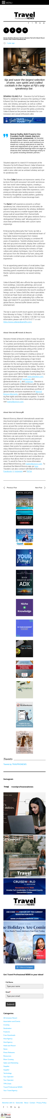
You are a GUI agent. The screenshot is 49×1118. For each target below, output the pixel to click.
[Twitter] (7, 1106)
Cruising (6, 1025)
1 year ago (11, 43)
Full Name (9, 982)
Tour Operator (8, 1077)
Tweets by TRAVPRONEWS (15, 764)
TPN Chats (7, 1084)
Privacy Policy (41, 1103)
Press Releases (9, 1052)
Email (8, 992)
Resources (7, 1056)
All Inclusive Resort (10, 1018)
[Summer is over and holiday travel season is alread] (24, 942)
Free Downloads (9, 1035)
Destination (7, 1028)
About (26, 1103)
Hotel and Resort (9, 1045)
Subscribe (19, 1103)
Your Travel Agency (10, 1090)
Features (6, 1032)
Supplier (6, 1066)
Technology (7, 1073)
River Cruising (8, 1059)
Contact (32, 1103)
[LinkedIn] (15, 1107)
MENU (9, 2)
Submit (10, 1004)
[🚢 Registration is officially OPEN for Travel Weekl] (24, 899)
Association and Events (11, 1021)
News (5, 1049)
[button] (4, 2)
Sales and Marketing (10, 1063)
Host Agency (7, 1039)
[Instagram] (11, 1107)
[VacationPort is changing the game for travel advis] (24, 856)
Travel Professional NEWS (12, 1087)
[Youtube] (19, 1107)
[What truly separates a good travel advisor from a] (24, 813)
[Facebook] (3, 1107)
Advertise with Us (8, 1103)
